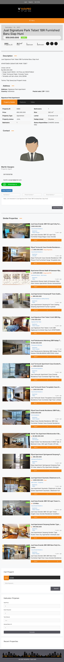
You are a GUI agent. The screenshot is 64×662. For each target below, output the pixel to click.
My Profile (37, 2)
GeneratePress (40, 659)
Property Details (9, 102)
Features (23, 102)
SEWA (12, 578)
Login (25, 2)
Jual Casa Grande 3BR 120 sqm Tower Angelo (47, 501)
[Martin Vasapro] (32, 149)
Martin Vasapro (7, 167)
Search (55, 588)
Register (31, 2)
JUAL (6, 578)
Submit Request (57, 207)
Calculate (32, 632)
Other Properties (6, 190)
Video (33, 102)
